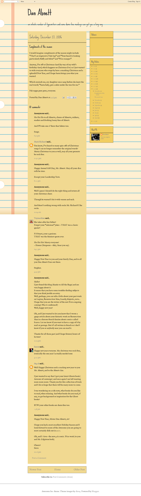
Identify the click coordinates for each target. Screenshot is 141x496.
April (96, 115)
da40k (36, 363)
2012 (94, 74)
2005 (94, 121)
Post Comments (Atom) (63, 477)
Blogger (95, 491)
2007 (94, 86)
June (96, 110)
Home (57, 469)
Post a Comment (39, 458)
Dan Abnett (40, 12)
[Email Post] (63, 97)
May (96, 113)
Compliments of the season (99, 93)
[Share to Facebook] (74, 98)
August (97, 108)
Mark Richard (40, 142)
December (97, 91)
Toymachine (39, 218)
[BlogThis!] (70, 98)
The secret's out (98, 97)
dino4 (78, 491)
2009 (94, 81)
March (96, 118)
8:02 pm (37, 181)
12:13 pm (37, 341)
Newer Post (35, 469)
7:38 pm (37, 409)
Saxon (36, 347)
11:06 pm (37, 452)
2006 (94, 89)
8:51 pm (37, 136)
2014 (94, 68)
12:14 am (37, 212)
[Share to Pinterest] (76, 98)
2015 (94, 66)
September (98, 105)
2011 (94, 76)
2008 (94, 84)
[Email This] (68, 98)
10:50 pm (37, 158)
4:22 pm (37, 357)
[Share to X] (72, 98)
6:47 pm (37, 249)
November (97, 100)
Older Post (79, 469)
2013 (94, 71)
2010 (94, 79)
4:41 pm (37, 272)
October (97, 103)
